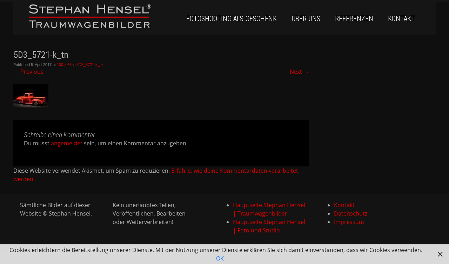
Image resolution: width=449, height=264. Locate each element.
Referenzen (354, 18)
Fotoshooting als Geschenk (231, 18)
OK (220, 258)
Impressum (349, 222)
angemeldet (66, 143)
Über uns (305, 18)
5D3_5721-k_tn (89, 64)
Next (299, 71)
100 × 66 (64, 64)
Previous (28, 71)
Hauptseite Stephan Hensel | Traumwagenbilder (269, 209)
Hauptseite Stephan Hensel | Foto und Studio (269, 226)
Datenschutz (350, 213)
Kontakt (401, 18)
